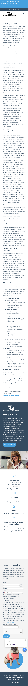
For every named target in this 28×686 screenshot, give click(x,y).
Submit (6, 636)
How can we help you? (10, 624)
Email (5, 588)
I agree (7, 600)
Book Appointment (14, 9)
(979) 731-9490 (16, 483)
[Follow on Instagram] (13, 682)
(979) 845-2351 (18, 531)
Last (21, 586)
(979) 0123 (16, 485)
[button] (25, 650)
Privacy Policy (10, 622)
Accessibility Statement (14, 679)
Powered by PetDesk (10, 677)
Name (5, 582)
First (21, 584)
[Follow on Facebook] (10, 682)
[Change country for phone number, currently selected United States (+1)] (4, 593)
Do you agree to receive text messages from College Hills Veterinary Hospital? (11, 596)
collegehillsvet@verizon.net (11, 395)
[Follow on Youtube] (15, 682)
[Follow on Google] (18, 682)
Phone (4, 590)
